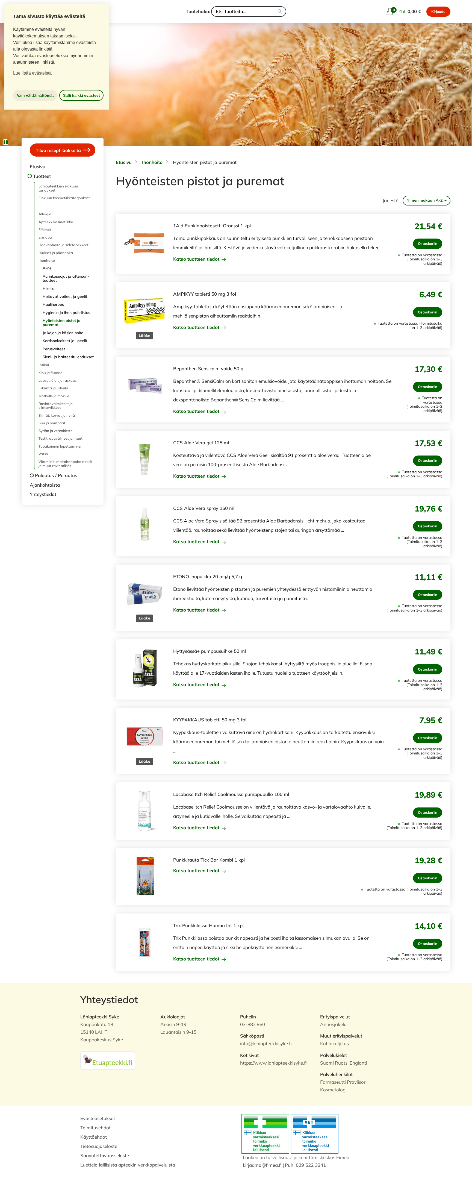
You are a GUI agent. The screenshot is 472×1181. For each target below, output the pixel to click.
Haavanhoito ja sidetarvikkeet (63, 245)
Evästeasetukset (97, 1118)
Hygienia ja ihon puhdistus (66, 312)
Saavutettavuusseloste (104, 1155)
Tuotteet (42, 176)
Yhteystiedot (43, 494)
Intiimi (44, 365)
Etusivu (37, 166)
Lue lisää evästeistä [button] (32, 73)
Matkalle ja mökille (54, 396)
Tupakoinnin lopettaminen (60, 446)
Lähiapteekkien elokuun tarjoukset (58, 188)
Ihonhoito (47, 260)
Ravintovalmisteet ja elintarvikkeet (56, 405)
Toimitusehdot (95, 1127)
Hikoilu (48, 288)
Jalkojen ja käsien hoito (63, 332)
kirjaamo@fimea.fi (262, 1165)
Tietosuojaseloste (98, 1146)
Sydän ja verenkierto (56, 430)
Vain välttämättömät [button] (35, 95)
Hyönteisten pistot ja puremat (62, 322)
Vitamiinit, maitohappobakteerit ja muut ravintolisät (65, 463)
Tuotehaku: (198, 11)
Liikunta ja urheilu (53, 388)
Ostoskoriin (427, 243)
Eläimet (45, 229)
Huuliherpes (53, 304)
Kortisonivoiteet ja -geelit (65, 340)
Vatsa (43, 454)
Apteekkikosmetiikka (56, 222)
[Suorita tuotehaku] (280, 11)
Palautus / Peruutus (56, 475)
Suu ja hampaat (52, 423)
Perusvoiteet (54, 348)
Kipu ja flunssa (51, 373)
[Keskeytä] (5, 142)
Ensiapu (45, 237)
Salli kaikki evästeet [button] (81, 95)
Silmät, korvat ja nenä (57, 415)
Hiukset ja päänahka (56, 253)
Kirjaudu (438, 11)
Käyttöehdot (93, 1137)
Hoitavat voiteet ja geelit (65, 296)
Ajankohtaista (45, 485)
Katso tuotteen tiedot (197, 259)
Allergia (45, 214)
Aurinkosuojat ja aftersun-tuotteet (66, 278)
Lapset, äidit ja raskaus (57, 380)
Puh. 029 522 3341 (305, 1165)
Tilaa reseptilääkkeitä (59, 150)
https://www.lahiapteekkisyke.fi (273, 1063)
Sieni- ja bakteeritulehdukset (68, 356)
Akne (47, 268)
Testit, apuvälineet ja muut (60, 438)
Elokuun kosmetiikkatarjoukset (64, 198)
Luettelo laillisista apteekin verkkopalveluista (127, 1165)
